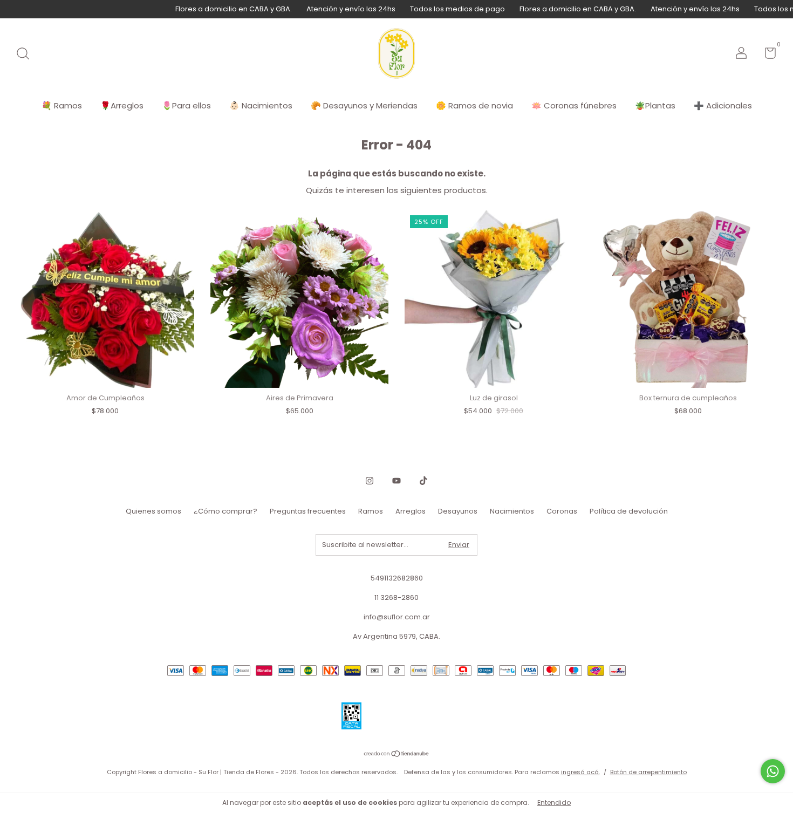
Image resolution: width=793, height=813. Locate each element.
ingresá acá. (580, 772)
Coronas (561, 511)
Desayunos (457, 511)
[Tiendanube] (396, 754)
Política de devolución (629, 511)
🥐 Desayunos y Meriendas (364, 105)
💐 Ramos (62, 105)
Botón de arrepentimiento (648, 772)
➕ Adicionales (723, 105)
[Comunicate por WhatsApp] (773, 771)
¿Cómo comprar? (225, 511)
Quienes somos (153, 511)
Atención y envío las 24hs (328, 9)
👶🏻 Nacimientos (260, 105)
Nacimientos (512, 511)
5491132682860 (397, 578)
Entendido (554, 802)
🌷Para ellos (186, 105)
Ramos (370, 511)
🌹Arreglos (121, 105)
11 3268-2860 (396, 597)
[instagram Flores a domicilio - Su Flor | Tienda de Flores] (369, 481)
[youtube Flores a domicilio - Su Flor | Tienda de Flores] (396, 481)
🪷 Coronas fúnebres (574, 105)
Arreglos (410, 511)
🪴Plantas (655, 105)
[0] (766, 55)
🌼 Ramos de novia (474, 105)
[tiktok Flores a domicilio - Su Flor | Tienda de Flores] (423, 481)
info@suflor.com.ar (397, 617)
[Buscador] (26, 54)
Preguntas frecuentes (308, 511)
